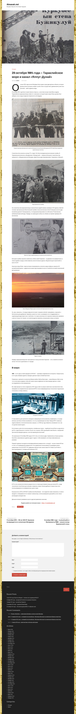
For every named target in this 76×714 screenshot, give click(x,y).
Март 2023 (10, 673)
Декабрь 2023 (11, 657)
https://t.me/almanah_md (48, 503)
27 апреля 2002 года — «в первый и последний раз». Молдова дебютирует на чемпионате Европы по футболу (36, 616)
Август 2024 (10, 645)
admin (17, 80)
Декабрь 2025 (11, 633)
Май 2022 (10, 690)
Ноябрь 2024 (11, 640)
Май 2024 (10, 650)
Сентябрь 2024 (11, 643)
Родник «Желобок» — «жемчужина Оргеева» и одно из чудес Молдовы (27, 613)
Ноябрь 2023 (11, 659)
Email (13, 563)
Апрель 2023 (11, 671)
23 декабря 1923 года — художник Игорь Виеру (17, 604)
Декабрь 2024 (11, 638)
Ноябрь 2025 (11, 634)
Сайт (13, 567)
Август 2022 (10, 685)
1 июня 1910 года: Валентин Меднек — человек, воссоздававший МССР (23, 597)
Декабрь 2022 (11, 678)
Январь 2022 (11, 697)
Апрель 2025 (11, 636)
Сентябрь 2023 (11, 662)
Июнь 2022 (10, 689)
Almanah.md (13, 4)
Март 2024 (10, 652)
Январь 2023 (11, 676)
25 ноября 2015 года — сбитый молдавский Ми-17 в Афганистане (21, 606)
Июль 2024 (10, 647)
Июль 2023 (10, 666)
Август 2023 (10, 664)
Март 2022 (10, 694)
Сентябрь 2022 (11, 683)
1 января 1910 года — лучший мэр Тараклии (16, 602)
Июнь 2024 (10, 648)
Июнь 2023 (10, 668)
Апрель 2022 (11, 692)
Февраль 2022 (11, 696)
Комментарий (15, 541)
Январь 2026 (11, 631)
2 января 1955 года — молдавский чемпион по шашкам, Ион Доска (21, 599)
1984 (22, 506)
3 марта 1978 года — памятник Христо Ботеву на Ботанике (25, 622)
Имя (13, 559)
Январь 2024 (11, 655)
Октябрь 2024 (11, 641)
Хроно (9, 706)
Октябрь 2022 (11, 682)
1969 (19, 506)
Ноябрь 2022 (11, 680)
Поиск (8, 586)
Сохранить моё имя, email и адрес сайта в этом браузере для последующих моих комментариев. (34, 570)
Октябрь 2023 (11, 661)
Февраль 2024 (11, 654)
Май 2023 (10, 669)
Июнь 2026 (10, 629)
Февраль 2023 (11, 675)
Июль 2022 (10, 687)
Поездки (14, 69)
